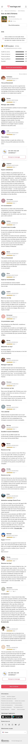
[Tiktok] (19, 724)
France (6, 732)
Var (2, 10)
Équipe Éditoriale (5, 709)
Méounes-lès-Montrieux (10, 10)
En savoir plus (18, 528)
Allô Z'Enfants (21, 10)
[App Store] (6, 718)
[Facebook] (2, 724)
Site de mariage (21, 709)
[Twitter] (5, 724)
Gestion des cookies (20, 700)
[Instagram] (12, 724)
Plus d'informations (14, 25)
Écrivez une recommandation (14, 67)
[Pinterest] (9, 724)
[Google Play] (17, 718)
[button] (14, 154)
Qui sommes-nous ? (18, 707)
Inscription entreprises (6, 707)
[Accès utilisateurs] (26, 7)
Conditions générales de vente (8, 698)
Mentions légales (11, 696)
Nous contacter (14, 686)
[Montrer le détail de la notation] (15, 80)
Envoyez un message (14, 157)
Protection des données (7, 700)
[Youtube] (15, 724)
